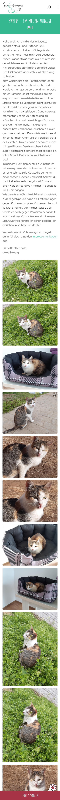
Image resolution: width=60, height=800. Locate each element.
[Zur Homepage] (12, 7)
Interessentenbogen (44, 236)
